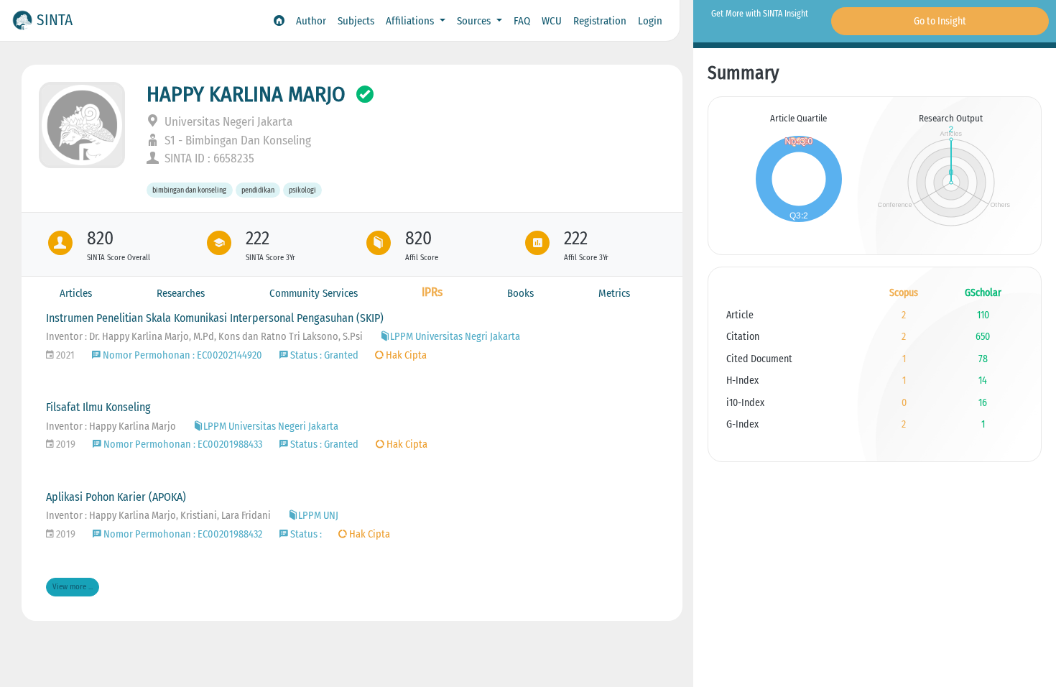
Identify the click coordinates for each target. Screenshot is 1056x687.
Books (520, 293)
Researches (181, 293)
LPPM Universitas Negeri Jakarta (270, 426)
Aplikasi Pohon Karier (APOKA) (116, 497)
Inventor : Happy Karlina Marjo (111, 426)
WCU (552, 20)
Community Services (313, 293)
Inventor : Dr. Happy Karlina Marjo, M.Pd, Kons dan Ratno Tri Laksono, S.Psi (204, 337)
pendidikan (257, 190)
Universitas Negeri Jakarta (227, 121)
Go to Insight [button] (940, 21)
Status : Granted (324, 355)
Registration (599, 20)
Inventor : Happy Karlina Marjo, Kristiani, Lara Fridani (158, 516)
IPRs (432, 292)
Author (311, 20)
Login (650, 20)
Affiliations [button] (411, 20)
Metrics (614, 293)
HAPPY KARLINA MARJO (246, 94)
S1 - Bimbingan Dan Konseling (236, 140)
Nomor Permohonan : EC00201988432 (181, 534)
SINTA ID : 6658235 (208, 158)
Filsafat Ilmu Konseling (98, 407)
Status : (306, 534)
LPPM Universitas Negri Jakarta (455, 337)
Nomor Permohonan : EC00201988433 (181, 444)
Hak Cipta (405, 355)
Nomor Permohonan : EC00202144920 (181, 355)
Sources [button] (475, 20)
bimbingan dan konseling (189, 190)
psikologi (302, 190)
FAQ (522, 20)
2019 (64, 444)
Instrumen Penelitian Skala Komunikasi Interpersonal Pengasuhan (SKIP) (215, 318)
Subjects (356, 20)
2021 (64, 355)
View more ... (72, 586)
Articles (76, 293)
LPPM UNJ (318, 516)
